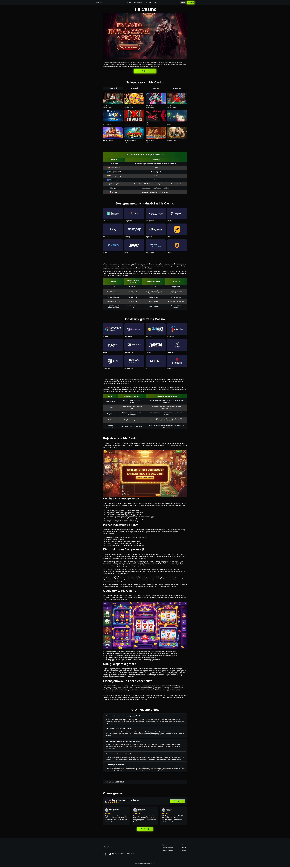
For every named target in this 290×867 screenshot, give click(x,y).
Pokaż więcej (145, 828)
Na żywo (133, 88)
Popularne (112, 88)
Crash (154, 88)
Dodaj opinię (177, 801)
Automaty (175, 88)
